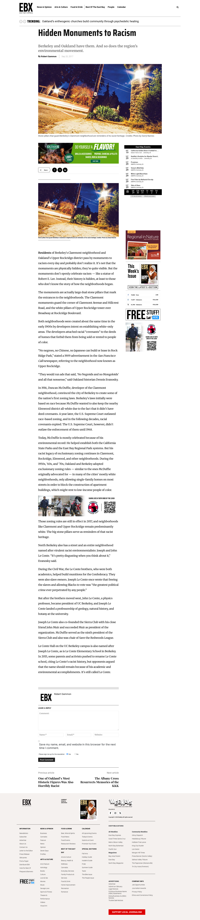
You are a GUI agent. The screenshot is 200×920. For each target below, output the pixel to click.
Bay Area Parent (114, 856)
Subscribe (23, 837)
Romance (64, 892)
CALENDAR (86, 829)
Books (42, 871)
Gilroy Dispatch (137, 835)
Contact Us (23, 847)
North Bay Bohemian (116, 846)
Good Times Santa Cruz (117, 839)
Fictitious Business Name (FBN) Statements (118, 892)
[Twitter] (60, 170)
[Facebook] (54, 170)
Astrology (43, 867)
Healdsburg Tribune (139, 839)
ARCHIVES (64, 801)
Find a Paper (23, 861)
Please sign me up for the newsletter (52, 754)
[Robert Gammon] (46, 697)
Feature (43, 840)
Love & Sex (44, 878)
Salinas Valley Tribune (139, 860)
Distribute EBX (24, 865)
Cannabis (43, 837)
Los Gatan (135, 849)
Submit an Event (88, 840)
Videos (42, 902)
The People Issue (88, 878)
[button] (177, 7)
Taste (84, 871)
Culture (42, 874)
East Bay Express (115, 835)
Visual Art (43, 906)
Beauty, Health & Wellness (67, 862)
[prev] (20, 21)
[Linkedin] (65, 170)
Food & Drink (65, 881)
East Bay (112, 860)
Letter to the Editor (26, 851)
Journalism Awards (139, 888)
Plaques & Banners (26, 871)
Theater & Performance (45, 897)
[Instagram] (115, 813)
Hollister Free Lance (139, 842)
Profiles (43, 854)
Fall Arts (85, 853)
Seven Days (44, 851)
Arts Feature (44, 864)
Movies (42, 881)
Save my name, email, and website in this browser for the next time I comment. (77, 746)
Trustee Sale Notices (116, 900)
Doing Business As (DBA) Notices (117, 897)
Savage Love (44, 888)
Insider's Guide (87, 860)
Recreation (65, 888)
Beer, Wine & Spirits (68, 833)
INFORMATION (24, 829)
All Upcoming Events (89, 833)
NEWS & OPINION (46, 829)
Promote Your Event (89, 844)
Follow (155, 300)
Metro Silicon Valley (115, 842)
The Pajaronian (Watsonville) (142, 863)
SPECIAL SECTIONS (89, 849)
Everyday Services (67, 871)
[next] (24, 21)
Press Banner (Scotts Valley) (142, 856)
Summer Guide (87, 867)
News (42, 844)
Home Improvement (68, 885)
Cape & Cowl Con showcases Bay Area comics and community (81, 21)
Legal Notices (113, 889)
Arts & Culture (66, 857)
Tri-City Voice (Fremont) (140, 866)
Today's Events (87, 837)
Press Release (24, 854)
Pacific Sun (113, 849)
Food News (65, 837)
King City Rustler (138, 846)
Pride (84, 864)
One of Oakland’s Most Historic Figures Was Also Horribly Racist (55, 782)
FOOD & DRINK (66, 829)
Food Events (65, 840)
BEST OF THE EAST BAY (68, 850)
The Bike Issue (87, 874)
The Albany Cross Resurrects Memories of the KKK (99, 782)
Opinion (43, 847)
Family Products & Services (67, 876)
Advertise (22, 840)
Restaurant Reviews (68, 844)
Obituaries (23, 858)
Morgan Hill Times (138, 853)
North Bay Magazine (116, 863)
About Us (22, 844)
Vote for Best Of (25, 868)
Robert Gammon (48, 56)
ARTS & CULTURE (46, 859)
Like (157, 295)
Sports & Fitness (46, 892)
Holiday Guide (87, 857)
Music (42, 885)
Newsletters (23, 833)
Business (43, 833)
